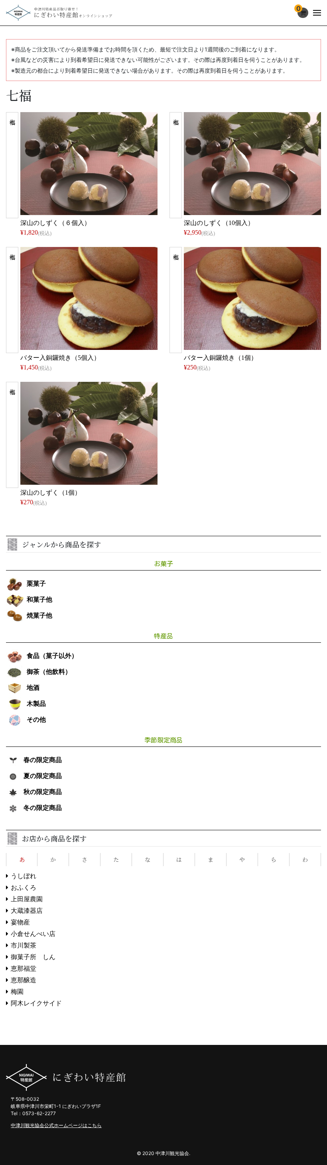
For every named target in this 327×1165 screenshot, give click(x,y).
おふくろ (23, 887)
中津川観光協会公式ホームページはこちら (56, 1125)
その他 (36, 719)
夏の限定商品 (43, 775)
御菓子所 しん (33, 957)
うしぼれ (23, 876)
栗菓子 (36, 583)
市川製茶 (23, 945)
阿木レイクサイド (36, 1003)
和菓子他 (39, 599)
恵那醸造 (23, 980)
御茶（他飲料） (49, 671)
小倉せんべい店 (33, 933)
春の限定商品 (43, 759)
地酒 (33, 687)
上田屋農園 (27, 899)
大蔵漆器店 (27, 910)
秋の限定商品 (43, 791)
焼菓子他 (39, 615)
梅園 (17, 991)
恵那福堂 (23, 968)
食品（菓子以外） (52, 655)
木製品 (36, 703)
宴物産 (20, 922)
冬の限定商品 (43, 807)
